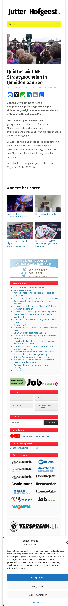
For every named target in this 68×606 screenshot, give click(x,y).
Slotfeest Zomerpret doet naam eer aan (31, 357)
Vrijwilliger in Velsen (22, 325)
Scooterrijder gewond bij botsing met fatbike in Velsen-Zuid (35, 337)
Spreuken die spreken (23, 309)
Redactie (17, 87)
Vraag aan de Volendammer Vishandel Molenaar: (35, 306)
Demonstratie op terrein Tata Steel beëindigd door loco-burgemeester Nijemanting (34, 353)
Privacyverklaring (37, 602)
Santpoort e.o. (18, 405)
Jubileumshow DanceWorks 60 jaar (17, 215)
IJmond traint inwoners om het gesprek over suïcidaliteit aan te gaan (33, 347)
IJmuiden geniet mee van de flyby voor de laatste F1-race (35, 321)
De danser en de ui (22, 370)
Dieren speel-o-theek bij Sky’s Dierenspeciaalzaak (18, 243)
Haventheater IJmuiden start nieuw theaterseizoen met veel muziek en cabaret (36, 342)
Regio (40, 398)
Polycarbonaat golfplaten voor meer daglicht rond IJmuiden (34, 294)
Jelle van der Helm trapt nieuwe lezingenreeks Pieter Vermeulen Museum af (34, 361)
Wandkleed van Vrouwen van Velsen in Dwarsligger (31, 366)
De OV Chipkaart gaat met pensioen (30, 333)
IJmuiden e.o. (53, 87)
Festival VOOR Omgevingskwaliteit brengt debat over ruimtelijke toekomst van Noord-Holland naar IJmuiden (35, 314)
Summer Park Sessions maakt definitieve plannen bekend (35, 329)
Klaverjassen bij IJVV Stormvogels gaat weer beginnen (46, 243)
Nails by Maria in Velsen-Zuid (47, 215)
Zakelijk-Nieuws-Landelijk (45, 406)
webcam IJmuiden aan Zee (35, 436)
